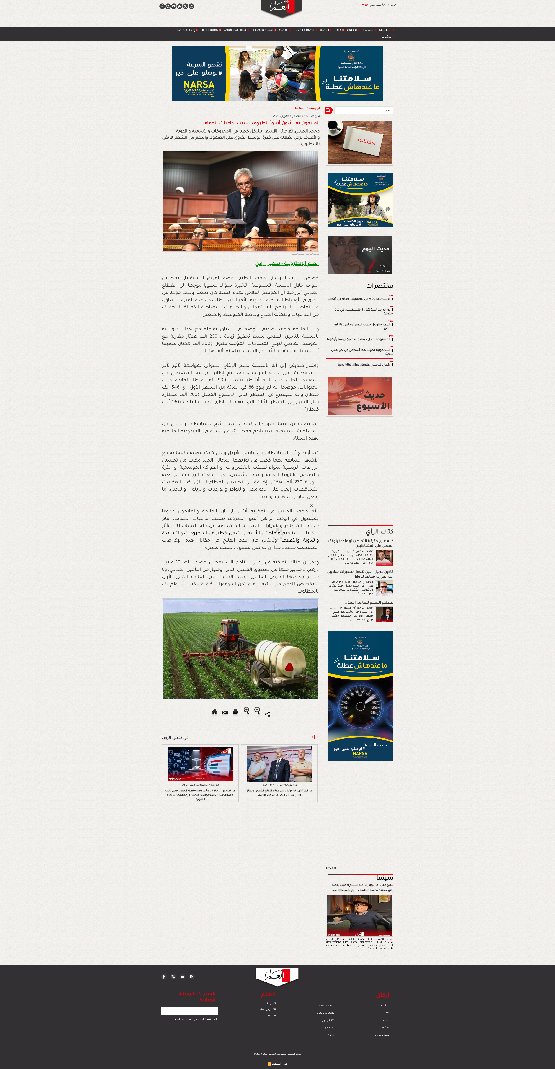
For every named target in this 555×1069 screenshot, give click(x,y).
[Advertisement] (272, 534)
